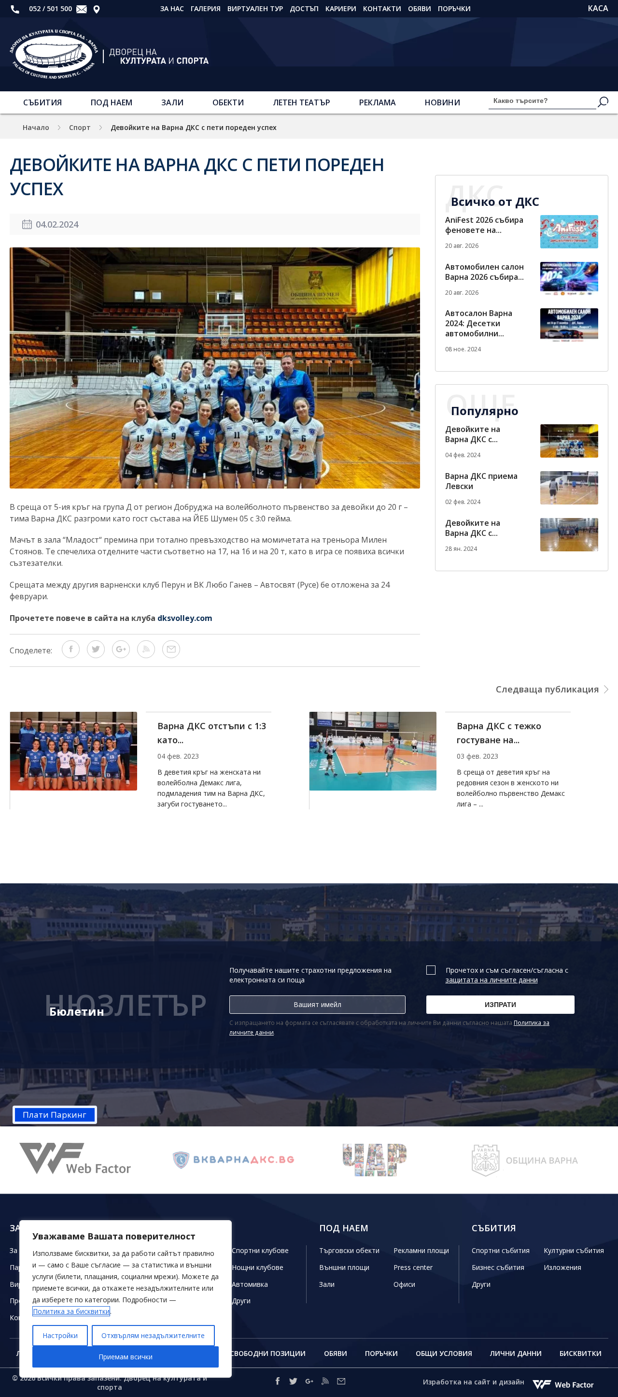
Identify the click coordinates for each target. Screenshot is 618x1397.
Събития (42, 102)
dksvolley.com (184, 618)
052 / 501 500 (49, 8)
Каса (598, 8)
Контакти (382, 8)
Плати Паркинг (54, 1114)
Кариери (340, 8)
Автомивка (250, 1284)
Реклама (377, 102)
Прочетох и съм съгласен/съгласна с (507, 974)
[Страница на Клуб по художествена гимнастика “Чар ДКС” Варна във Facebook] (273, 1160)
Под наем (111, 102)
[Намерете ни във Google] (309, 1382)
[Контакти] (96, 8)
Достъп (304, 8)
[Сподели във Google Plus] (121, 655)
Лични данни (516, 1353)
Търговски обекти (349, 1250)
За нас (172, 8)
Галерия (206, 8)
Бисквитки (581, 1353)
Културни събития (574, 1250)
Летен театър (301, 102)
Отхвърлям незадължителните (153, 1335)
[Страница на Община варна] (422, 1160)
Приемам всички (125, 1356)
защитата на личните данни (492, 979)
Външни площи (344, 1267)
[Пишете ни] (81, 8)
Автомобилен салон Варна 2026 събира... (484, 271)
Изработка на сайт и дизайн (474, 1381)
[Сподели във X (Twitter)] (96, 655)
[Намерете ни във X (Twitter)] (293, 1382)
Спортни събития (501, 1250)
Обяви (419, 8)
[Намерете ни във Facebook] (277, 1382)
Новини (442, 102)
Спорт (80, 127)
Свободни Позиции (268, 1353)
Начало (36, 127)
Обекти (228, 102)
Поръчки (454, 8)
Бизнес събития (498, 1267)
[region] (125, 1299)
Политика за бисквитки (71, 1311)
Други (241, 1300)
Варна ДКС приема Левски (481, 481)
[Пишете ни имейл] (341, 1382)
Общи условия (444, 1353)
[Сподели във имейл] (171, 655)
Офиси (404, 1284)
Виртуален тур (255, 8)
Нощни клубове (257, 1267)
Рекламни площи (421, 1250)
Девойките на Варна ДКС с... (472, 434)
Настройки (60, 1335)
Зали (172, 102)
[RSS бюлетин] (146, 655)
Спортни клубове (260, 1250)
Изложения (562, 1267)
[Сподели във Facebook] (71, 655)
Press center (413, 1267)
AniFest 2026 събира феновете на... (484, 225)
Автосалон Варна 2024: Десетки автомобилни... (478, 323)
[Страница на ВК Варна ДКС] (123, 1160)
